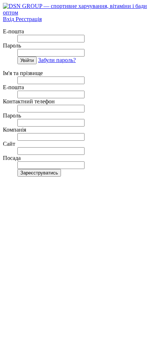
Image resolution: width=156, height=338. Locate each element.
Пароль (12, 45)
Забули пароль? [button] (57, 60)
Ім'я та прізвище (23, 73)
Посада (12, 158)
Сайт (9, 144)
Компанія (14, 130)
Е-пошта (13, 31)
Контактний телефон (29, 101)
